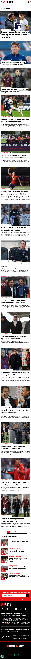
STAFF (13, 613)
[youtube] (16, 609)
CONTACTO (4, 615)
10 (22, 532)
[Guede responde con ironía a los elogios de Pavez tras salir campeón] (15, 22)
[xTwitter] (11, 609)
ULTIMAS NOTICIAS (11, 5)
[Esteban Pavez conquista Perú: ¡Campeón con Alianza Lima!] (15, 52)
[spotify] (25, 609)
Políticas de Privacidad (22, 629)
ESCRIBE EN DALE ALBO (15, 615)
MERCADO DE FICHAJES (26, 5)
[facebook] (2, 609)
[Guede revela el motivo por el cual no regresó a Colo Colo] (15, 79)
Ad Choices (14, 631)
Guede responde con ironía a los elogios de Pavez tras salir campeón (15, 35)
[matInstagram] (7, 609)
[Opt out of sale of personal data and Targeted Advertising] (2, 656)
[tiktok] (20, 609)
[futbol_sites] (7, 637)
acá (6, 623)
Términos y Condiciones (23, 599)
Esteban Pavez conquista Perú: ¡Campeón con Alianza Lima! (13, 63)
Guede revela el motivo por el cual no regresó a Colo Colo (14, 90)
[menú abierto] (1, 2)
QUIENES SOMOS (5, 613)
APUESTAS (18, 5)
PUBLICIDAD (19, 613)
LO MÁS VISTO (4, 5)
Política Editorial (5, 631)
